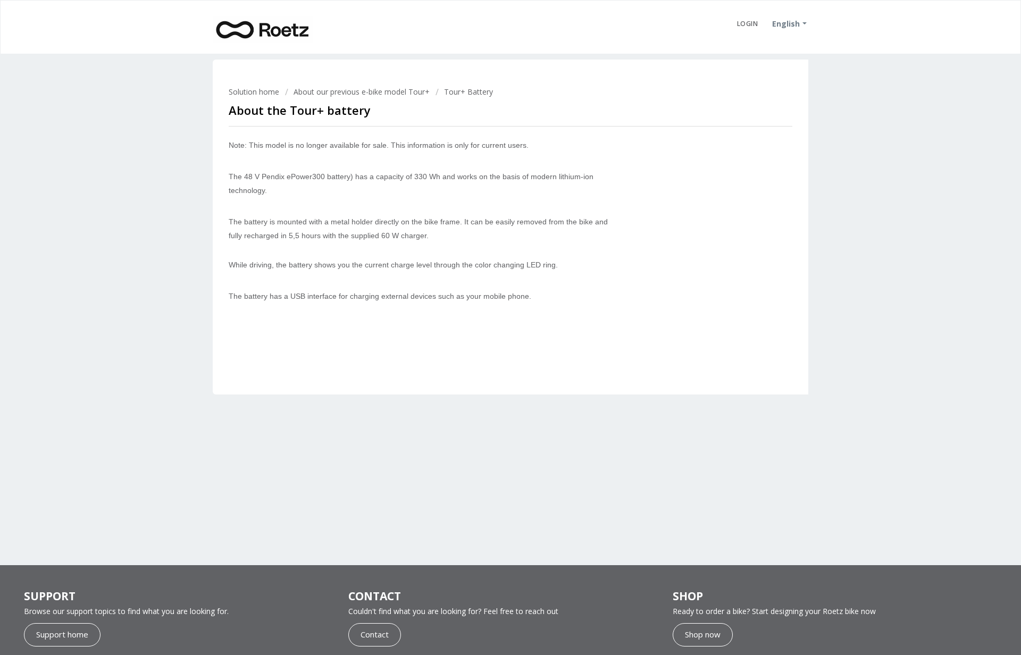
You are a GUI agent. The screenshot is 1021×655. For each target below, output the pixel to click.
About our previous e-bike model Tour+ (362, 92)
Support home (62, 634)
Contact (375, 634)
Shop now (703, 634)
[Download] (490, 189)
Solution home (255, 92)
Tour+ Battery (468, 92)
